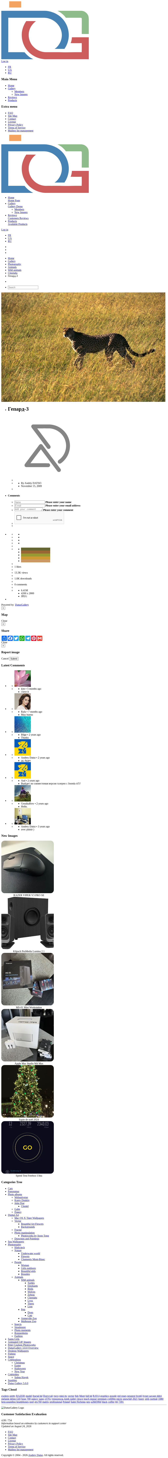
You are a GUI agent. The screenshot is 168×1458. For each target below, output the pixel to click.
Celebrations (14, 1359)
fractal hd (37, 1396)
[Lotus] (22, 685)
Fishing (12, 1353)
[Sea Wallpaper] (22, 731)
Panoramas (13, 1191)
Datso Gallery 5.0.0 (18, 1383)
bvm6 (139, 1396)
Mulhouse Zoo (28, 1321)
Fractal (17, 1229)
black (104, 1401)
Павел (17, 1212)
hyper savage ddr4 (152, 1396)
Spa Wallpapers (16, 1241)
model (29, 1396)
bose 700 (26, 1398)
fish (77, 1396)
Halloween (20, 1368)
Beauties (25, 1274)
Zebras (31, 1294)
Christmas (19, 1362)
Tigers (31, 1303)
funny (141, 1398)
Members (19, 91)
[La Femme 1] (22, 800)
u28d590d (96, 1401)
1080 (160, 1398)
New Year (19, 1371)
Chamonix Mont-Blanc (33, 1259)
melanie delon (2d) (11, 1398)
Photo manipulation (24, 1232)
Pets (23, 1309)
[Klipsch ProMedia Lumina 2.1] (27, 948)
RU (10, 72)
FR (9, 66)
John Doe (19, 1203)
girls (147, 1398)
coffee (111, 1401)
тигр (56, 1396)
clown (80, 1398)
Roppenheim (21, 1333)
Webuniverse (21, 1197)
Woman (25, 1265)
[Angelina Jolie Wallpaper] (22, 708)
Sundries (12, 1380)
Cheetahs (12, 273)
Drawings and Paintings (26, 1238)
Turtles (31, 1283)
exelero (5, 1396)
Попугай (48, 1396)
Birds (30, 1288)
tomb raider (70, 1398)
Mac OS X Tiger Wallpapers (29, 1218)
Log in (4, 61)
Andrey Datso (35, 1455)
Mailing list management (20, 130)
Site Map (12, 115)
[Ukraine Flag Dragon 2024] (22, 754)
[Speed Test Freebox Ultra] (27, 1172)
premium (102, 1398)
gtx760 (38, 1401)
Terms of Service (16, 127)
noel (31, 1401)
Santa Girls (13, 1339)
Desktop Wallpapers (18, 1350)
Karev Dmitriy (22, 1200)
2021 (135, 1398)
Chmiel (25, 1206)
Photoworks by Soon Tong (35, 1235)
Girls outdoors (28, 1268)
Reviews (12, 97)
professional (56, 1401)
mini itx (63, 1396)
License (12, 121)
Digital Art (13, 1215)
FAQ (10, 113)
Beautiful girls (28, 1271)
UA (10, 69)
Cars (10, 1188)
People (17, 1262)
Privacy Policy (15, 124)
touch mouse (90, 1398)
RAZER (20, 1396)
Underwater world (30, 1253)
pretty (12, 1396)
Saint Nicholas (78, 1401)
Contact (12, 118)
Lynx (30, 1300)
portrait (154, 1398)
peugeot (131, 1396)
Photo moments (22, 1330)
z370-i (48, 1398)
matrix (45, 1401)
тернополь (57, 1398)
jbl (116, 1401)
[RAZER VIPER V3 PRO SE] (27, 892)
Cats (30, 1315)
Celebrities (13, 1374)
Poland (66, 1401)
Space (11, 1356)
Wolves (31, 1291)
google (113, 1396)
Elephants (33, 1285)
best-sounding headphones (15, 1401)
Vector (17, 1221)
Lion (30, 1306)
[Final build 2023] (22, 823)
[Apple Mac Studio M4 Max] (27, 1060)
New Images (21, 94)
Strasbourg (20, 1327)
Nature (17, 1250)
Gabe (17, 1209)
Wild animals (14, 270)
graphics (104, 1396)
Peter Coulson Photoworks (22, 1345)
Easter (17, 1365)
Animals (12, 267)
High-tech (19, 1247)
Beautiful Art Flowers (32, 1223)
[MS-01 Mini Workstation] (27, 1004)
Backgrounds (28, 1226)
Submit (13, 658)
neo (88, 1401)
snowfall (127, 1398)
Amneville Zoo (29, 1318)
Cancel (5, 658)
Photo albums (15, 1194)
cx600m (111, 1398)
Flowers (25, 1256)
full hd (88, 1396)
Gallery (12, 88)
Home (11, 85)
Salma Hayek (21, 1377)
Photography (14, 264)
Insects (17, 1324)
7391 (121, 1401)
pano (41, 1398)
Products (12, 100)
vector (71, 1396)
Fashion (18, 1336)
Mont (82, 1396)
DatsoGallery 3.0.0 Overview (23, 1347)
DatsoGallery (22, 604)
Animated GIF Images (19, 1342)
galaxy (34, 1398)
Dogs (30, 1312)
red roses (121, 1396)
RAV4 (96, 1396)
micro (119, 1398)
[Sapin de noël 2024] (27, 1116)
